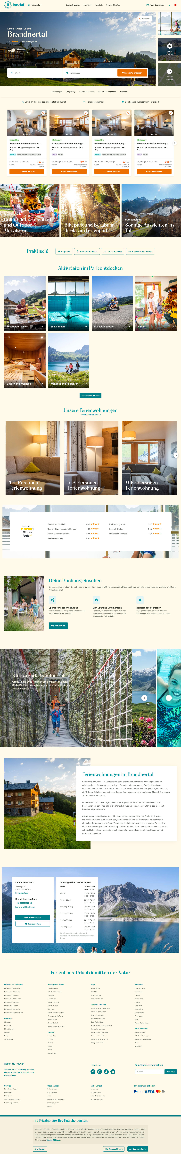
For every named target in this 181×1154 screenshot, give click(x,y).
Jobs (49, 1096)
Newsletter (8, 1092)
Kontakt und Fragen (10, 1089)
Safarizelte (138, 1006)
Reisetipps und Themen (56, 984)
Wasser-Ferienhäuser (142, 1023)
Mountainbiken (9, 1029)
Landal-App (94, 1089)
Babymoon (51, 1009)
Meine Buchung (115, 251)
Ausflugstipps (52, 1019)
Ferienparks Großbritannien (13, 1012)
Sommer (50, 1043)
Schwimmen (8, 1039)
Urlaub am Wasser (97, 999)
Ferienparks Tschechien (12, 1009)
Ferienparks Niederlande (12, 999)
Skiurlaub (7, 1022)
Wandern (7, 1032)
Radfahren (7, 1025)
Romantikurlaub (53, 1023)
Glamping (51, 995)
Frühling (50, 1039)
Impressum (8, 1096)
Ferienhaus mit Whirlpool (99, 1039)
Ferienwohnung (140, 988)
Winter (50, 1050)
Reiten (6, 1036)
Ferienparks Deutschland (12, 988)
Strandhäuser (139, 1012)
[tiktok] (106, 1073)
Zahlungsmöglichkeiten (12, 1099)
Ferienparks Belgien (11, 1006)
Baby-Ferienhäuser (97, 1022)
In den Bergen (96, 995)
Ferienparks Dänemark (11, 1002)
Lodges (137, 1002)
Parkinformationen (88, 251)
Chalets (137, 995)
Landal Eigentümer (96, 1099)
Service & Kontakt (113, 5)
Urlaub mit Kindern (141, 1029)
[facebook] (93, 1073)
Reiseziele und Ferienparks (13, 984)
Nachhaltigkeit (52, 1092)
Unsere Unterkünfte (90, 414)
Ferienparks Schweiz (11, 995)
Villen (137, 1019)
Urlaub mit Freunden (55, 992)
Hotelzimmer (139, 999)
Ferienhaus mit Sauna (98, 1012)
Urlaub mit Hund (53, 1002)
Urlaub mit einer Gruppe (56, 1012)
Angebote (99, 5)
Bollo (136, 1043)
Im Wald (94, 992)
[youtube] (112, 1073)
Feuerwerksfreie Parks (55, 1016)
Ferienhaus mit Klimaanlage (100, 1008)
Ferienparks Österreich (12, 992)
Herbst (50, 1046)
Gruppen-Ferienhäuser (99, 1036)
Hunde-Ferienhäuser (98, 1029)
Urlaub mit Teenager (141, 1036)
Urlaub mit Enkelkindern (143, 1039)
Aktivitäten (138, 1046)
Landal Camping (95, 1092)
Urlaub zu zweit (53, 1006)
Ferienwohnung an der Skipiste (101, 1025)
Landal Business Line (97, 1096)
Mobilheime (139, 1009)
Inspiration (87, 5)
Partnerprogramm (53, 1103)
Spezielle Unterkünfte (98, 1004)
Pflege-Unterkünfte (97, 1043)
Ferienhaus (138, 992)
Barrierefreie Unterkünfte (99, 1032)
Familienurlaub (53, 988)
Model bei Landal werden (55, 1099)
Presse (49, 1106)
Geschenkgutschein (11, 1103)
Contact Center (10, 1075)
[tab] (66, 698)
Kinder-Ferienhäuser (98, 1019)
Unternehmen (52, 1089)
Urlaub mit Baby (140, 1032)
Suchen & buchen (73, 5)
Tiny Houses (139, 1016)
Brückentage (52, 1053)
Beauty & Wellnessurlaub (56, 1026)
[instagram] (100, 1073)
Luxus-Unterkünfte (97, 1015)
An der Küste (95, 988)
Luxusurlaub (52, 999)
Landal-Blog (52, 1036)
